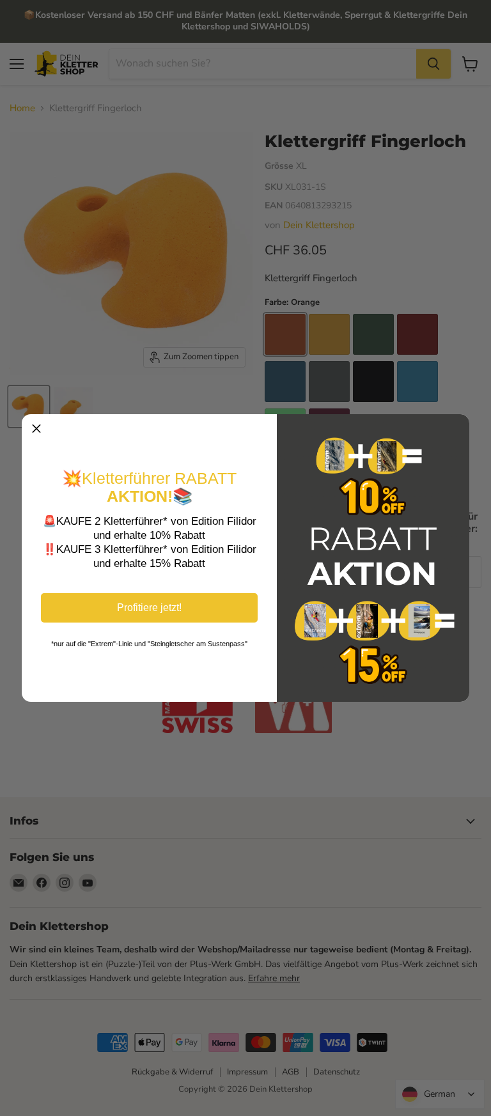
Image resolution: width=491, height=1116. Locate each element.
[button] (36, 429)
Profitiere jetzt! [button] (149, 607)
